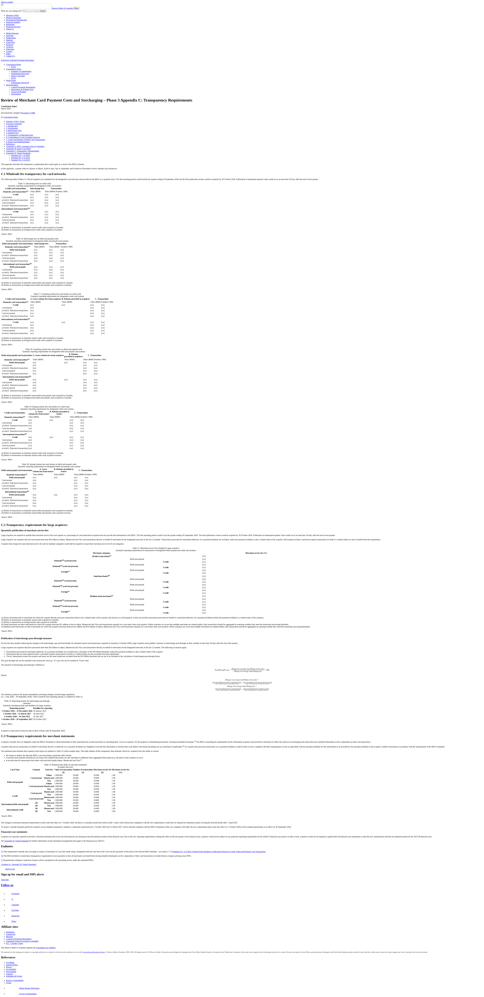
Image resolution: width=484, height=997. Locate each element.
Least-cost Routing (18, 92)
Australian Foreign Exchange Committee (22, 941)
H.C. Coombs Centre (14, 943)
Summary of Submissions (21, 71)
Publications (11, 38)
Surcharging (16, 94)
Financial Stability (13, 22)
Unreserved (10, 934)
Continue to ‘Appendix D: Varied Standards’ (19, 864)
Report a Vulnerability (15, 980)
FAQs (13, 67)
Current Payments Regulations (23, 87)
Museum (9, 937)
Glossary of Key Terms (15, 121)
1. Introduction (12, 126)
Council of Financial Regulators (18, 939)
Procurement (11, 972)
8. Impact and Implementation (18, 142)
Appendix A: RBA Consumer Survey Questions (25, 146)
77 (81, 760)
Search (42, 11)
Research (9, 45)
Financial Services (13, 27)
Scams (8, 983)
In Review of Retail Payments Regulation (17, 60)
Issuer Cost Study (18, 76)
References (10, 144)
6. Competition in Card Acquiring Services (23, 137)
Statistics (9, 40)
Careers (9, 51)
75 (195, 741)
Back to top (10, 869)
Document (28, 113)
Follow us (7, 885)
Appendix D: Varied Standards (18, 153)
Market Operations (13, 18)
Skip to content (7, 2)
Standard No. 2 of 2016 (20, 158)
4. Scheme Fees (12, 133)
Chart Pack (10, 42)
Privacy (9, 967)
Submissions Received (20, 74)
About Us (10, 29)
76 (183, 746)
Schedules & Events (14, 976)
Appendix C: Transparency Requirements (22, 151)
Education (10, 49)
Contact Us (10, 56)
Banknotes (10, 24)
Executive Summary (14, 124)
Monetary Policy (12, 15)
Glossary (9, 974)
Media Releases (12, 33)
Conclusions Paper (13, 64)
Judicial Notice (12, 965)
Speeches (9, 36)
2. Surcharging (12, 128)
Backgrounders (12, 85)
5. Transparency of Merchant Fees (19, 135)
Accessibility (11, 969)
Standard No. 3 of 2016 (20, 160)
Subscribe (5, 880)
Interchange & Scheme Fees (22, 89)
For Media (10, 962)
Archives (9, 47)
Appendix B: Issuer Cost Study (18, 149)
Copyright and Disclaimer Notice (94, 952)
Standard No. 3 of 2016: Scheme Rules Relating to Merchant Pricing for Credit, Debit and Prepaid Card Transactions (218, 852)
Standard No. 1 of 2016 (20, 155)
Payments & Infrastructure (16, 20)
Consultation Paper (13, 69)
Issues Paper (11, 80)
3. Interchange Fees (14, 130)
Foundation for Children (45, 948)
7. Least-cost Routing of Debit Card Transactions (25, 140)
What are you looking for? (11, 11)
